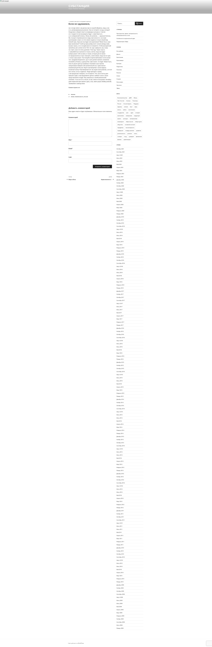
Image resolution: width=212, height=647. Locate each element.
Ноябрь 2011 (120, 514)
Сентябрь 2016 (121, 337)
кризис (73, 96)
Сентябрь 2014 (121, 408)
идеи (132, 112)
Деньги (118, 54)
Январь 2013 (120, 470)
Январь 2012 (120, 507)
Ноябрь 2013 (120, 439)
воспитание (132, 110)
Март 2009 (119, 613)
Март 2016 (119, 353)
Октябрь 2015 (120, 368)
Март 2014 (119, 427)
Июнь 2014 (119, 418)
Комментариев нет (74, 87)
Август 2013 (120, 449)
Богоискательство (122, 98)
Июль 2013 (119, 452)
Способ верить (127, 104)
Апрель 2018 (120, 278)
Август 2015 (120, 374)
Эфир (118, 88)
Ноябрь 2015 (120, 365)
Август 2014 (120, 412)
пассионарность (130, 127)
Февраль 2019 (120, 248)
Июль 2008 (119, 625)
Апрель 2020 (120, 204)
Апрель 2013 (120, 461)
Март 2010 (119, 575)
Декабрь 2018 (120, 254)
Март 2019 (119, 244)
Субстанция (79, 6)
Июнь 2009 (119, 603)
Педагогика (120, 66)
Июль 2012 (119, 489)
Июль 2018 (119, 269)
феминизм (139, 136)
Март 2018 (119, 282)
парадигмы (120, 127)
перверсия (120, 130)
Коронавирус (120, 60)
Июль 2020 (119, 195)
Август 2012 (120, 486)
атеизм (126, 107)
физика (119, 139)
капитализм (120, 115)
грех (127, 112)
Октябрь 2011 (120, 517)
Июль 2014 (119, 415)
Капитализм (120, 57)
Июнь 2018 (119, 272)
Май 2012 (119, 495)
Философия (120, 82)
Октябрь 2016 (120, 334)
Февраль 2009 (120, 616)
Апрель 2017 (120, 316)
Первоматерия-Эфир (122, 41)
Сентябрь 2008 (121, 622)
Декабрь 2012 (120, 473)
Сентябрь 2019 (121, 226)
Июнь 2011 (119, 529)
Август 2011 (120, 523)
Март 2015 (119, 390)
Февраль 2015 (120, 393)
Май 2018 (119, 275)
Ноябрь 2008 (120, 619)
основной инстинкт (130, 124)
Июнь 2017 (119, 309)
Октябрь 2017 (120, 297)
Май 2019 (119, 238)
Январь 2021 (120, 176)
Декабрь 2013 (120, 436)
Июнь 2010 (119, 566)
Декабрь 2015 (120, 362)
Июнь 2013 (119, 455)
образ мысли (129, 121)
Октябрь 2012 (120, 480)
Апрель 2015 (120, 387)
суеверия (131, 136)
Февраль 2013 (120, 467)
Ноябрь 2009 (120, 588)
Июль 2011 (119, 526)
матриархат (120, 121)
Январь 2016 (120, 359)
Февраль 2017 (120, 322)
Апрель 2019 (120, 241)
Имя (70, 140)
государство (120, 112)
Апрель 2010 (120, 572)
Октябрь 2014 (120, 405)
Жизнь (135, 98)
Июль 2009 (119, 600)
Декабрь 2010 (120, 548)
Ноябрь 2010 (120, 551)
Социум (119, 79)
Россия (86, 96)
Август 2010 (120, 560)
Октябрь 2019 (120, 223)
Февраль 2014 (120, 430)
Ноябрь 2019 (120, 220)
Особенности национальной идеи (126, 38)
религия (129, 133)
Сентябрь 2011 (121, 520)
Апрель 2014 (120, 424)
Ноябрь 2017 (120, 294)
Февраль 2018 (120, 285)
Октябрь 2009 (120, 591)
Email (71, 148)
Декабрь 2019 (120, 217)
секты (135, 133)
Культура (119, 63)
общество (120, 124)
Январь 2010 (120, 582)
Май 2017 (119, 312)
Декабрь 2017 (120, 291)
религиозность (79, 96)
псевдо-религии (129, 130)
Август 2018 (120, 266)
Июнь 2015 (119, 381)
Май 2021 (119, 164)
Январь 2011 (120, 545)
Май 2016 (119, 350)
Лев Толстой (120, 101)
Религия (73, 94)
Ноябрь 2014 (120, 402)
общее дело (138, 121)
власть (119, 110)
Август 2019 (120, 229)
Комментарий (73, 117)
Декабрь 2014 (120, 399)
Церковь (119, 107)
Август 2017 (120, 303)
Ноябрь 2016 (120, 331)
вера (136, 107)
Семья (118, 76)
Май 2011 (119, 532)
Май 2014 (119, 421)
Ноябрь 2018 (120, 257)
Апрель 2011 (120, 535)
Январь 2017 (120, 325)
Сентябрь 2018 (121, 263)
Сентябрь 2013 (121, 445)
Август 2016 (120, 340)
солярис (119, 136)
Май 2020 (119, 201)
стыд (125, 136)
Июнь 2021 (119, 161)
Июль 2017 (119, 306)
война (124, 110)
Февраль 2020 (120, 211)
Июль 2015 (119, 378)
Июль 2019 (119, 232)
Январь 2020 (120, 214)
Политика (119, 69)
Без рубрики (120, 51)
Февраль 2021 (120, 173)
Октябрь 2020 (120, 186)
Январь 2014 (120, 433)
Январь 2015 (120, 396)
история (137, 112)
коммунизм (129, 115)
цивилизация (127, 139)
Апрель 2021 (120, 167)
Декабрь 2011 (120, 510)
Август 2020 (120, 192)
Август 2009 (120, 597)
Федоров (136, 104)
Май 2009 (119, 606)
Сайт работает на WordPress (76, 643)
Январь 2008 (120, 628)
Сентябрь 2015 (121, 371)
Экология (119, 85)
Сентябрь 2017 (121, 300)
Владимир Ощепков (85, 21)
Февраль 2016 (120, 356)
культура (125, 118)
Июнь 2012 (119, 492)
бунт (131, 107)
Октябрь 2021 (120, 149)
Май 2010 (119, 569)
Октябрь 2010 (120, 554)
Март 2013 (119, 464)
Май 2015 (119, 384)
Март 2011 (119, 538)
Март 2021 (119, 170)
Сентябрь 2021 (121, 152)
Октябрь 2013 (120, 442)
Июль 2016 (119, 343)
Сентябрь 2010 (121, 557)
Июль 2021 (119, 158)
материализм (133, 118)
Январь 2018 (120, 288)
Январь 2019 (120, 251)
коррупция (137, 115)
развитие (138, 130)
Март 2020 (119, 207)
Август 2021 (120, 155)
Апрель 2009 (120, 609)
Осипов (128, 101)
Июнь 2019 (119, 235)
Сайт (70, 157)
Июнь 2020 (119, 198)
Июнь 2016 (119, 347)
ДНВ (130, 98)
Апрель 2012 (120, 498)
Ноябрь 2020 (120, 183)
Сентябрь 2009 (121, 594)
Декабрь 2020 (120, 180)
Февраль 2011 (120, 541)
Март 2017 (119, 319)
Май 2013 (119, 458)
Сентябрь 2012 (121, 483)
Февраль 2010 (120, 579)
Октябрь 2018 (120, 260)
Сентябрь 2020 (121, 189)
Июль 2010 (119, 563)
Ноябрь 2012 (120, 476)
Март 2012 (119, 501)
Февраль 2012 (120, 504)
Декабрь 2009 (120, 585)
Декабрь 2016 (120, 328)
